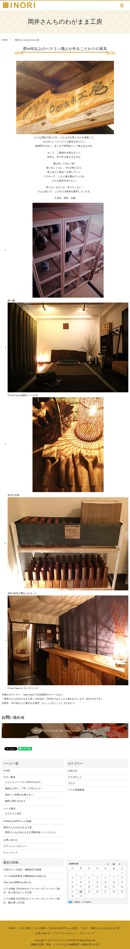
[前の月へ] (105, 864)
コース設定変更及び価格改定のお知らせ (24, 876)
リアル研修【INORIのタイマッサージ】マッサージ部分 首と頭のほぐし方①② (31, 891)
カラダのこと (75, 777)
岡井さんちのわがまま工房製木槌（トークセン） (31, 832)
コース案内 (9, 808)
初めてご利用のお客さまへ (19, 794)
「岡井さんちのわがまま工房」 (48, 730)
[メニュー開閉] (122, 5)
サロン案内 (9, 777)
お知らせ (72, 770)
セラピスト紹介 (13, 813)
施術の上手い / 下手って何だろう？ (24, 788)
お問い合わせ (10, 840)
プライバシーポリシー (15, 846)
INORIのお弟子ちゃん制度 (17, 821)
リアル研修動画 (76, 790)
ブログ (71, 783)
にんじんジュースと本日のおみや (23, 782)
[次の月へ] (122, 864)
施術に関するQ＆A (15, 801)
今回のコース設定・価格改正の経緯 (22, 869)
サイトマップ (10, 852)
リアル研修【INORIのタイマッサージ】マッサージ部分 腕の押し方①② (31, 901)
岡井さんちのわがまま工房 (17, 827)
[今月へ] (114, 864)
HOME (5, 40)
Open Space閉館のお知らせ (17, 882)
